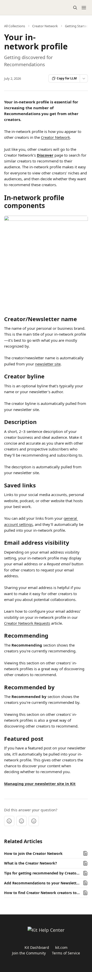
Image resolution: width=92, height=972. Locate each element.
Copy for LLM (67, 78)
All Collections (14, 26)
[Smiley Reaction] (34, 821)
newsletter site (48, 363)
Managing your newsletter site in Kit (40, 783)
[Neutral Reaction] (21, 821)
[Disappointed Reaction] (9, 821)
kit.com (61, 947)
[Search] (75, 7)
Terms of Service (66, 953)
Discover (45, 155)
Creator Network (45, 26)
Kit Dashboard (37, 947)
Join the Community (29, 953)
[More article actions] (84, 78)
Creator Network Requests (27, 623)
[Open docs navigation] (84, 7)
